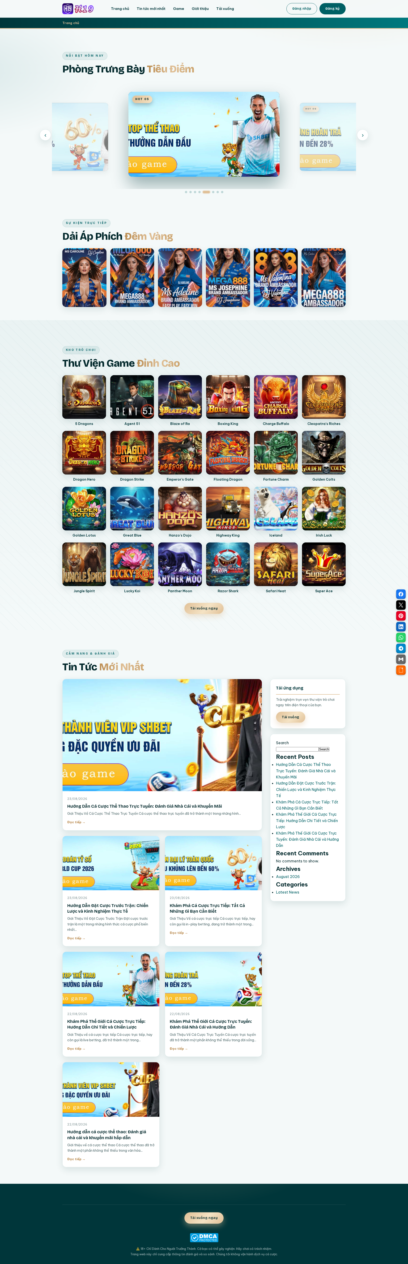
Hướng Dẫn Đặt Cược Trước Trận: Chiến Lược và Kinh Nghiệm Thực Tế (306, 789)
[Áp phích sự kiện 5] (276, 277)
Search (282, 742)
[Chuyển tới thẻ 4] (199, 192)
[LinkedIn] (401, 626)
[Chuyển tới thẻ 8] (222, 192)
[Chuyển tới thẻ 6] (213, 192)
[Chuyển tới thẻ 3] (195, 192)
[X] (401, 605)
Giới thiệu (200, 8)
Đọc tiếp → (76, 822)
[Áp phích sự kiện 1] (84, 277)
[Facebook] (401, 594)
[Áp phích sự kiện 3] (180, 277)
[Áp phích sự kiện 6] (324, 277)
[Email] (401, 659)
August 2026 (288, 876)
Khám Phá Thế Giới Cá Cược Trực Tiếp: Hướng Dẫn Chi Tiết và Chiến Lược (307, 820)
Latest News (287, 892)
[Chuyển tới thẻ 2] (190, 192)
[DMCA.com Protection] (204, 1237)
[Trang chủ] (81, 8)
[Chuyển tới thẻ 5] (206, 192)
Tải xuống (225, 8)
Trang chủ (120, 8)
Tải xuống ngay (204, 608)
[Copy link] (401, 670)
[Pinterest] (401, 616)
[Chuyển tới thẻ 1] (186, 192)
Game (178, 8)
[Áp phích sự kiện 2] (132, 277)
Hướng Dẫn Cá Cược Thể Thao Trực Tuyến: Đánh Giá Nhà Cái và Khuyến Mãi (144, 806)
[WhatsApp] (401, 637)
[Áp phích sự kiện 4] (228, 277)
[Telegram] (401, 648)
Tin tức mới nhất (151, 8)
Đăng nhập (301, 9)
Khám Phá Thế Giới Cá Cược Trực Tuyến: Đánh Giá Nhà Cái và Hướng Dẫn (307, 839)
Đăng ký (332, 9)
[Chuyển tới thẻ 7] (218, 192)
